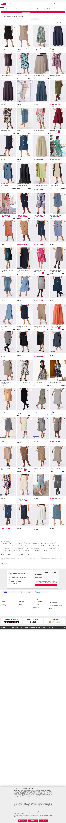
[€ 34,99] (8, 314)
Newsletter (3, 604)
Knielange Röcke (6, 545)
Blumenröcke (51, 545)
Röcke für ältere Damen (7, 548)
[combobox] (21, 4)
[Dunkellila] (2, 273)
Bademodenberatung (37, 608)
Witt (2, 599)
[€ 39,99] (8, 63)
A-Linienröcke (5, 19)
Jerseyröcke (51, 19)
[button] (1, 16)
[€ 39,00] (58, 173)
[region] (33, 805)
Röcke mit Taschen (24, 545)
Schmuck (25, 8)
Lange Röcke (27, 543)
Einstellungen (33, 820)
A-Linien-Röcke (43, 543)
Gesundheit (31, 8)
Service (19, 599)
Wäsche (17, 8)
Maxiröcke (28, 19)
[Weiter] (35, 536)
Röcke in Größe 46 (16, 550)
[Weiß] (19, 133)
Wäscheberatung (36, 605)
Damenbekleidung (7, 16)
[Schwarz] (34, 358)
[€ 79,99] (41, 36)
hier (49, 795)
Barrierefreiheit (32, 627)
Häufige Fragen (20, 604)
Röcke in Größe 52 (37, 550)
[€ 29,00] (8, 231)
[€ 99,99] (41, 515)
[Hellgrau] (34, 133)
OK (43, 820)
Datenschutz (26, 627)
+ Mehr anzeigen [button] (4, 563)
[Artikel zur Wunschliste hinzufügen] (14, 27)
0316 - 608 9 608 (53, 613)
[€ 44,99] (41, 91)
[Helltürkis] (34, 51)
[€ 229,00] (8, 456)
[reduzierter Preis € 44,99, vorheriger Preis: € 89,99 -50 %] (58, 118)
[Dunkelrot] (50, 133)
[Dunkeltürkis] (2, 78)
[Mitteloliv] (50, 106)
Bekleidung (6, 8)
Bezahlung (19, 602)
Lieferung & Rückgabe (21, 601)
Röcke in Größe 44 (27, 550)
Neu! (1, 8)
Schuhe (21, 8)
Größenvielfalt (36, 607)
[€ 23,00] (58, 370)
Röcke (12, 16)
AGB (21, 627)
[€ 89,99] (25, 91)
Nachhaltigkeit (4, 605)
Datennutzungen (47, 790)
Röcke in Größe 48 (6, 550)
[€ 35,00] (41, 456)
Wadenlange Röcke (51, 548)
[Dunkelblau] (53, 106)
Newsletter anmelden (26, 12)
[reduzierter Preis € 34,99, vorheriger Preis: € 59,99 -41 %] (58, 91)
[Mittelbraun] (51, 106)
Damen (2, 6)
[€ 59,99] (25, 36)
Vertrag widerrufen (15, 627)
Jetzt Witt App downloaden (6, 602)
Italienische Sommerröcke (39, 548)
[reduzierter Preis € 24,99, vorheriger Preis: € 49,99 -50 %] (41, 203)
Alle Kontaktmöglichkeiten (57, 605)
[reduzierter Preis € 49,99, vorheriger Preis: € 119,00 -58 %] (41, 258)
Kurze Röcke (20, 19)
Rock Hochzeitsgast (19, 548)
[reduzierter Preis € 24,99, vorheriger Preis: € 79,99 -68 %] (41, 342)
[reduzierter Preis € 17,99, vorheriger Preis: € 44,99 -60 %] (41, 231)
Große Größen (37, 8)
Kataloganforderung (21, 605)
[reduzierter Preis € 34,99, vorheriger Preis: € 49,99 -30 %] (41, 146)
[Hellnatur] (17, 386)
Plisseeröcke (60, 545)
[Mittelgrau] (18, 415)
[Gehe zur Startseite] (3, 4)
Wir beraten (43, 8)
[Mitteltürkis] (17, 78)
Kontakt (51, 599)
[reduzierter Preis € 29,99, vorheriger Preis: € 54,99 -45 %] (8, 203)
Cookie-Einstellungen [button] (50, 627)
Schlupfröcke (43, 19)
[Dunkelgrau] (17, 188)
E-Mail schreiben (54, 603)
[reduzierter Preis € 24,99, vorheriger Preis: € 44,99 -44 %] (58, 428)
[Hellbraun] (17, 51)
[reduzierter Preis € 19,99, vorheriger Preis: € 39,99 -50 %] (41, 287)
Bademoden (12, 8)
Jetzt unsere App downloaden (11, 619)
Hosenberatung (36, 604)
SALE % (48, 8)
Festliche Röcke (43, 545)
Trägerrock (28, 548)
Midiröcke (35, 19)
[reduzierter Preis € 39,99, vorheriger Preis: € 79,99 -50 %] (58, 258)
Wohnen (10, 6)
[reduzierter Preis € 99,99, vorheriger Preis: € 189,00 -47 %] (25, 485)
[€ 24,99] (41, 118)
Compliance (43, 627)
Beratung (35, 599)
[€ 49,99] (8, 36)
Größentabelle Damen (37, 601)
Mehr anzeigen (54, 582)
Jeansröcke (13, 19)
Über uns (3, 601)
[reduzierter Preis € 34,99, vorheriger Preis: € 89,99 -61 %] (41, 173)
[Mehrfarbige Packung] (2, 51)
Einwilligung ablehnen (22, 820)
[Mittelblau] (18, 51)
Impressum (38, 627)
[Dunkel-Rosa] (50, 78)
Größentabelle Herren (37, 602)
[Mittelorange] (51, 161)
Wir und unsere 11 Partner (18, 790)
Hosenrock (5, 543)
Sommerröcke (15, 545)
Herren (6, 6)
